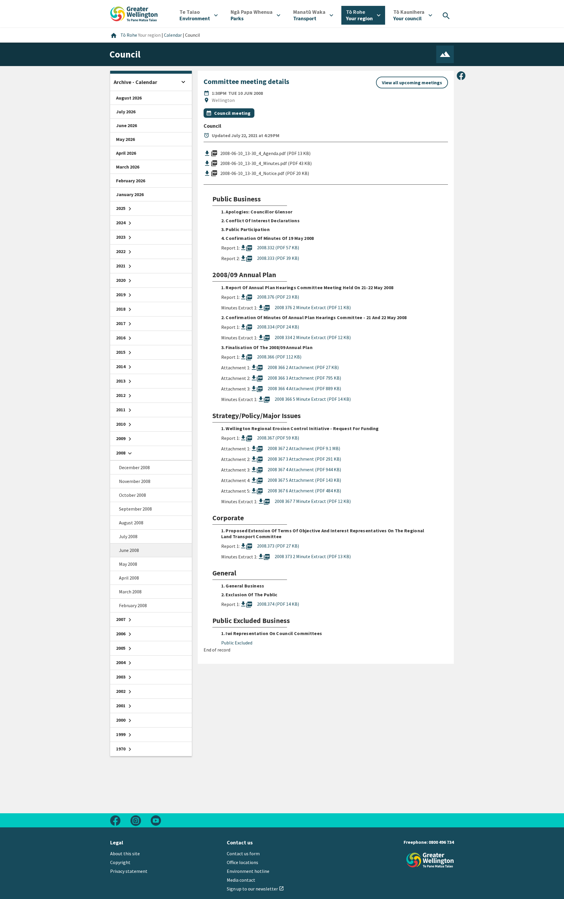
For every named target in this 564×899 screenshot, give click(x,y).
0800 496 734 (441, 842)
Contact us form (243, 853)
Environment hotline (248, 871)
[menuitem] (198, 15)
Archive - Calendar (135, 82)
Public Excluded (236, 643)
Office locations (242, 862)
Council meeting (232, 113)
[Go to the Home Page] (430, 860)
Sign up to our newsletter (255, 889)
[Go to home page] (134, 13)
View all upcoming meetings (412, 82)
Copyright (120, 862)
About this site (125, 853)
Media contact (241, 880)
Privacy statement (128, 871)
